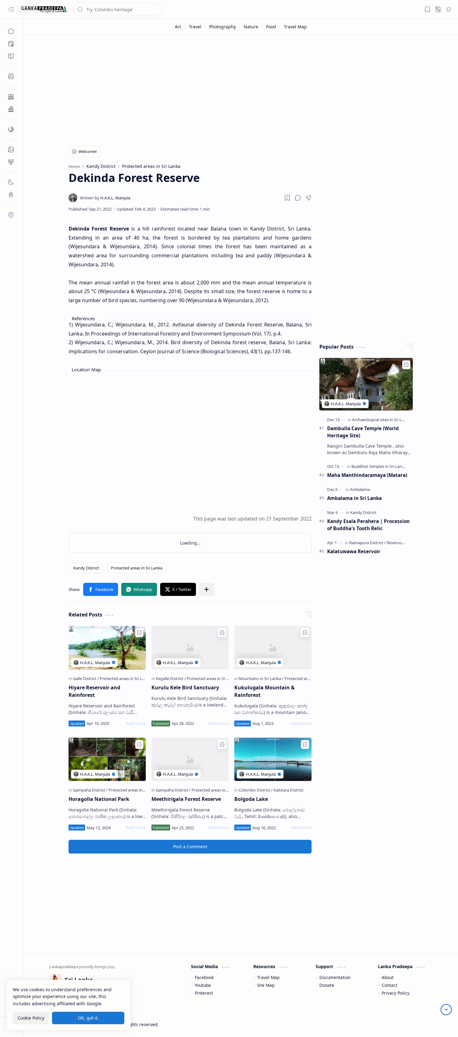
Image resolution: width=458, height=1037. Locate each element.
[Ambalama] (360, 489)
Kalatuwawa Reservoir (353, 551)
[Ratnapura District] (367, 542)
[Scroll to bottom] (446, 1009)
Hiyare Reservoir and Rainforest (94, 691)
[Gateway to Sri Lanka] (42, 9)
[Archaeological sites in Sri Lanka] (382, 419)
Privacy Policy (395, 993)
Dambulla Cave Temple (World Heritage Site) (363, 432)
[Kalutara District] (288, 790)
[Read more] (136, 723)
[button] (11, 9)
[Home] (11, 31)
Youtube (203, 985)
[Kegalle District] (171, 678)
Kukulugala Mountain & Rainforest (264, 691)
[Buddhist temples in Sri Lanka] (380, 466)
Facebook (204, 977)
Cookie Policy (30, 1018)
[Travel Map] (295, 26)
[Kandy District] (86, 567)
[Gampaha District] (90, 790)
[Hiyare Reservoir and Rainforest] (107, 647)
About (388, 977)
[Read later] (287, 197)
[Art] (178, 26)
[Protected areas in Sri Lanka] (136, 567)
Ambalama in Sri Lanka (354, 498)
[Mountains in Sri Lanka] (261, 678)
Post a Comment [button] (190, 846)
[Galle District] (86, 678)
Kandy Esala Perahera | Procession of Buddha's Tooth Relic (368, 524)
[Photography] (222, 26)
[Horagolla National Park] (107, 759)
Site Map (265, 985)
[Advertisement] (236, 87)
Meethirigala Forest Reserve (186, 799)
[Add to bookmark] (139, 632)
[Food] (271, 26)
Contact (389, 985)
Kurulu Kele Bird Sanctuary (185, 687)
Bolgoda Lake (251, 799)
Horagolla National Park (99, 799)
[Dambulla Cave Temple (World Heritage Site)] (366, 384)
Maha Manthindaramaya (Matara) (367, 475)
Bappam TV (420, 1024)
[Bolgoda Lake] (273, 759)
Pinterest (204, 993)
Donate (326, 985)
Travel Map (268, 977)
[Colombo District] (256, 790)
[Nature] (251, 26)
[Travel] (195, 26)
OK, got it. (88, 1018)
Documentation (335, 977)
